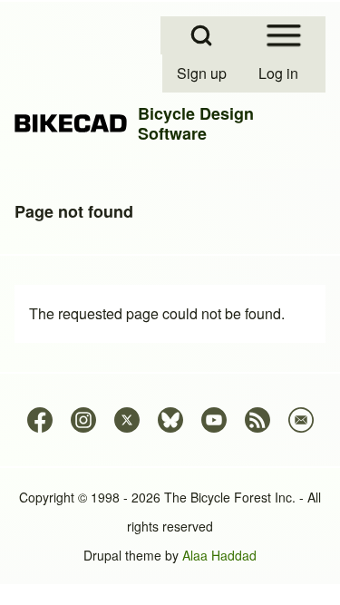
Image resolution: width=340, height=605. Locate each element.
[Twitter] (127, 420)
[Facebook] (40, 420)
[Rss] (257, 420)
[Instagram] (83, 420)
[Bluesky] (170, 420)
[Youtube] (214, 420)
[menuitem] (203, 73)
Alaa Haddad (219, 555)
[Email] (301, 420)
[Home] (71, 123)
